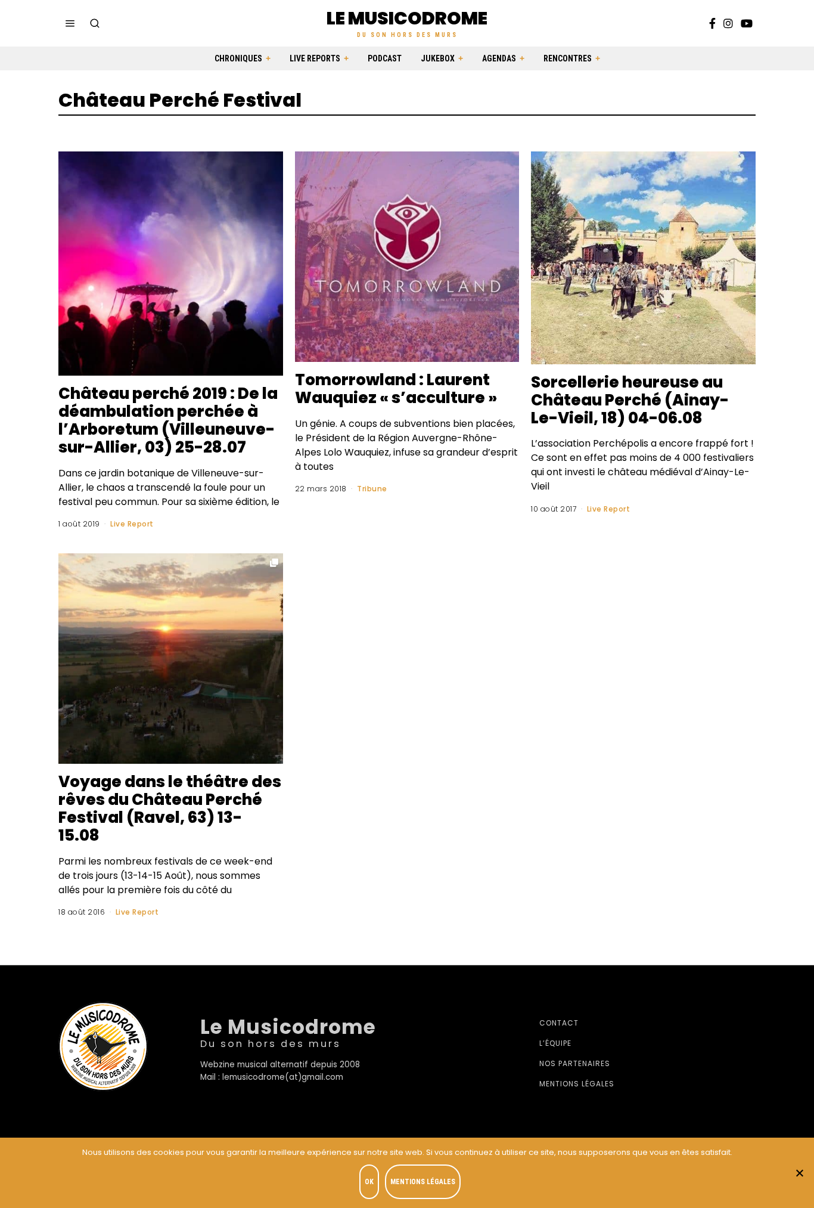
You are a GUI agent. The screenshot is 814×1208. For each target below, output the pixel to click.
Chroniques (238, 58)
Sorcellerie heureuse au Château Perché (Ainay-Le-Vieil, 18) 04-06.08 (630, 400)
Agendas (499, 58)
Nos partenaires (574, 1063)
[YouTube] (747, 23)
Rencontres (567, 58)
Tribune (372, 489)
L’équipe (555, 1043)
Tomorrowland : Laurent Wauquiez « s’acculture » (396, 388)
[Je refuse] (799, 1173)
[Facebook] (712, 23)
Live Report (132, 524)
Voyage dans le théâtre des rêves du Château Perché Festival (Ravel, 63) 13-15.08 (169, 808)
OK (369, 1182)
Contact (559, 1023)
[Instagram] (728, 23)
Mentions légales (576, 1084)
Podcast (385, 58)
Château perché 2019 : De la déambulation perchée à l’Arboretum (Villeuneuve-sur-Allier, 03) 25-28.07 (168, 420)
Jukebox (438, 58)
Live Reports (315, 58)
